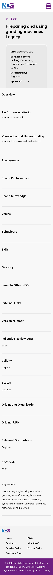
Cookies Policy (13, 548)
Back (13, 18)
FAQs (30, 538)
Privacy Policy (34, 548)
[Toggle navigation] (48, 6)
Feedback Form (14, 553)
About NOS (33, 543)
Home (9, 538)
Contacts (10, 543)
